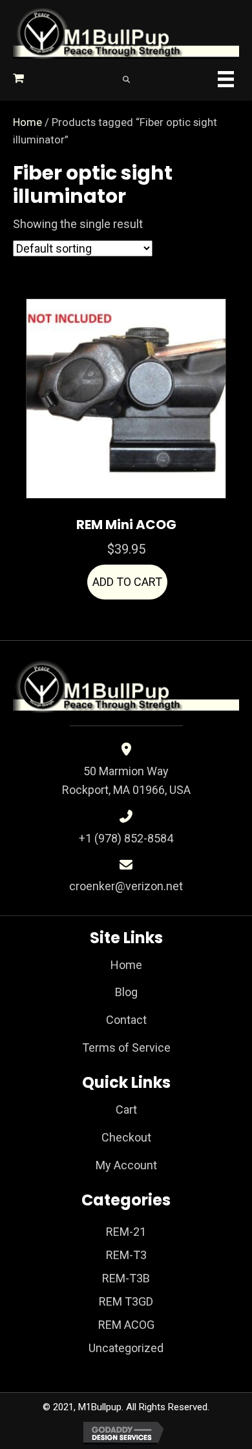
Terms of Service (126, 1047)
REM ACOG (126, 1324)
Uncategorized (126, 1348)
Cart (126, 1109)
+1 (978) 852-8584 (126, 838)
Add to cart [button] (127, 582)
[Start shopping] (20, 78)
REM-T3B (126, 1278)
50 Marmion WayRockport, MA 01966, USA (126, 780)
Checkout (126, 1137)
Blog (126, 992)
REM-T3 (126, 1255)
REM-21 (126, 1231)
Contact (126, 1020)
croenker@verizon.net (126, 886)
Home (27, 122)
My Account (126, 1165)
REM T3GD (126, 1301)
